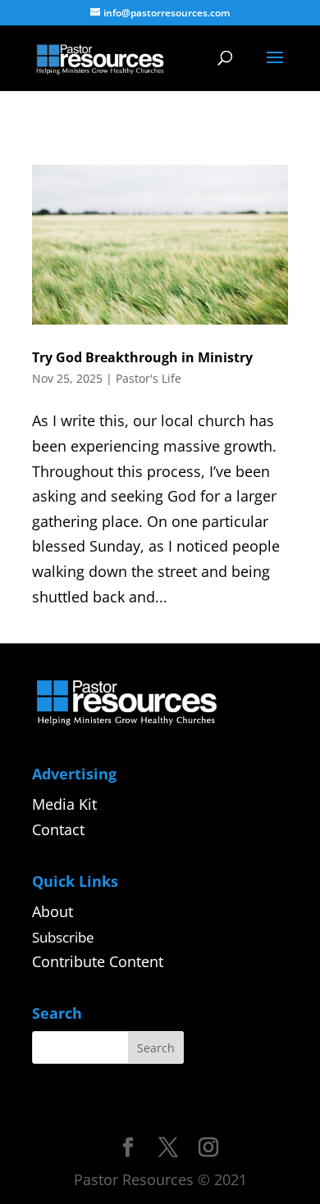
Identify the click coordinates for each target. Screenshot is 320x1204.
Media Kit (64, 804)
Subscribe (63, 937)
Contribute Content (97, 961)
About (52, 911)
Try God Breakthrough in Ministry (142, 357)
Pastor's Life (148, 378)
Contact (58, 829)
